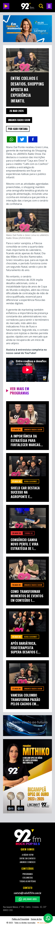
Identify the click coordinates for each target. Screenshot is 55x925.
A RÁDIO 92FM (27, 854)
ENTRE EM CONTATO (27, 858)
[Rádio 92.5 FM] (27, 6)
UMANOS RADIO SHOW (19, 120)
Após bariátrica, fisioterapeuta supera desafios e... (25, 647)
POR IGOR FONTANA (18, 129)
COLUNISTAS (27, 877)
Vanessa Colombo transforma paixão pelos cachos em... (25, 699)
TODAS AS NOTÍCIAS (27, 881)
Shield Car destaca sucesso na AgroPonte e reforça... (25, 492)
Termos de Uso (36, 919)
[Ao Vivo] (6, 6)
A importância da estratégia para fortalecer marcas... (27, 440)
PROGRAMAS (27, 873)
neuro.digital (44, 922)
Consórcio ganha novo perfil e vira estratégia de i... (24, 544)
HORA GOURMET (30, 481)
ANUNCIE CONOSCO (27, 862)
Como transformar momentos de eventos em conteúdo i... (27, 595)
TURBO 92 (28, 533)
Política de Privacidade (20, 919)
